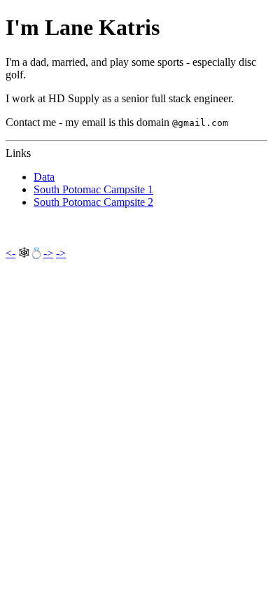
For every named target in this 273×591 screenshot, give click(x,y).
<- (10, 253)
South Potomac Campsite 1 (93, 189)
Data (44, 177)
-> (48, 253)
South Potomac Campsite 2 (93, 202)
